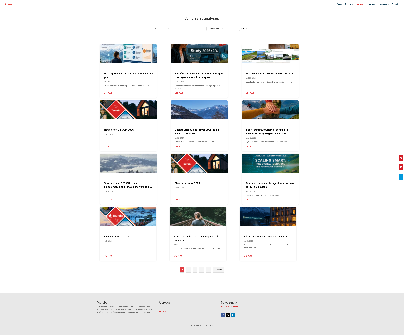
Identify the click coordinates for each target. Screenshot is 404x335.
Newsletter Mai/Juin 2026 (119, 129)
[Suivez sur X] (228, 315)
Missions (162, 311)
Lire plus (108, 93)
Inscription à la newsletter (231, 306)
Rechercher (245, 29)
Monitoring (349, 4)
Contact (162, 306)
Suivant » (218, 270)
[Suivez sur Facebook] (223, 315)
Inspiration (360, 4)
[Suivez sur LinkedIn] (233, 315)
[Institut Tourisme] (401, 177)
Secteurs (383, 4)
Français (395, 4)
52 (208, 270)
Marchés (372, 4)
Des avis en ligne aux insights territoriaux (269, 73)
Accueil (339, 4)
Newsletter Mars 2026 (116, 236)
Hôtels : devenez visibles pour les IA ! (265, 236)
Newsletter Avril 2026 (187, 183)
